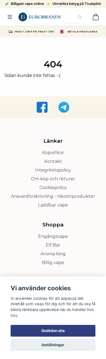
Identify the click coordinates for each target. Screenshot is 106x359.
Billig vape (53, 262)
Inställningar (53, 345)
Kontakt (53, 161)
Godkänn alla (53, 330)
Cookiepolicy (53, 187)
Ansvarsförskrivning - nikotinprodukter (53, 196)
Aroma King (53, 253)
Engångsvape (53, 236)
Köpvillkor (53, 152)
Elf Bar (53, 245)
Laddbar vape (53, 205)
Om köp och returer (53, 178)
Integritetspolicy (53, 170)
